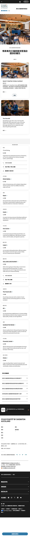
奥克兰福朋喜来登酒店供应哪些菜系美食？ (12, 388)
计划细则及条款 (14, 508)
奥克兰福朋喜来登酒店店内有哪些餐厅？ (12, 378)
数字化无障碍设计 (16, 510)
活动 (2, 437)
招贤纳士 (3, 508)
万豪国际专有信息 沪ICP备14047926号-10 (10, 463)
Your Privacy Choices (7, 510)
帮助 (2, 512)
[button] (20, 2)
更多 (4, 92)
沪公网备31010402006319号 (9, 468)
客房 (2, 429)
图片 (16, 427)
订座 (14, 95)
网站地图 (23, 510)
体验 (2, 435)
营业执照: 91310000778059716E (8, 466)
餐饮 (2, 432)
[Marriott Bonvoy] (25, 2)
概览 (2, 427)
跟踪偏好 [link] (17, 429)
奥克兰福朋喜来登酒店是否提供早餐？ (11, 399)
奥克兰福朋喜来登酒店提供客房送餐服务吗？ (13, 383)
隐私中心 (20, 508)
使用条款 (8, 508)
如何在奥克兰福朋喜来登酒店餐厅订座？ (12, 394)
